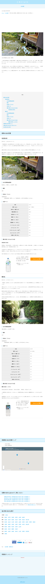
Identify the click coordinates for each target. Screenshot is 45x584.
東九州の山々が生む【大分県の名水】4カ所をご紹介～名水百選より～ (17, 498)
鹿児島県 (27, 531)
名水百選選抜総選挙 (10, 100)
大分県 (20, 531)
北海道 (6, 514)
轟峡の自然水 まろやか (13, 121)
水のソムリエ (22, 2)
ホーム (3, 13)
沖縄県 (5, 533)
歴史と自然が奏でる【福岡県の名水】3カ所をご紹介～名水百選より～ (17, 501)
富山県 (9, 521)
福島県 (23, 517)
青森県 (5, 517)
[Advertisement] (22, 23)
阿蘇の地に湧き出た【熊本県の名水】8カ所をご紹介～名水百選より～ (17, 496)
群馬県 (13, 519)
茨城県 (5, 519)
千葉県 (20, 519)
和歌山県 (27, 524)
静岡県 (30, 521)
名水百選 (6, 546)
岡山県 (13, 526)
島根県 (9, 526)
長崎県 (13, 531)
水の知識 (22, 6)
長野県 (23, 521)
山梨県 (20, 521)
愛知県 (34, 521)
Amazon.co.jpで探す (37, 259)
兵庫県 (20, 524)
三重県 (5, 524)
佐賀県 (9, 531)
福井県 (16, 521)
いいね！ (14, 541)
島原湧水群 (7, 99)
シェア (14, 542)
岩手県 (9, 517)
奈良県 (23, 524)
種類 (7, 102)
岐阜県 (27, 521)
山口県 (20, 526)
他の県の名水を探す (7, 127)
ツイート (20, 542)
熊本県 (16, 531)
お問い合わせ (22, 581)
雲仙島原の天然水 (11, 109)
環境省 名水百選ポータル (32, 504)
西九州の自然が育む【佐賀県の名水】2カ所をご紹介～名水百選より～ (17, 499)
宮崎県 (23, 531)
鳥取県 (5, 526)
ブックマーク (25, 542)
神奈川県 (27, 519)
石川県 (13, 521)
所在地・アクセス (10, 104)
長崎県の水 (11, 546)
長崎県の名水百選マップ (7, 123)
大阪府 (16, 524)
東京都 (23, 519)
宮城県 (13, 517)
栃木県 (9, 519)
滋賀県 (9, 524)
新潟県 (5, 521)
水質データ (9, 106)
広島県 (16, 526)
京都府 (13, 524)
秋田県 (16, 517)
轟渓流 (6, 111)
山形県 (20, 517)
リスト (19, 540)
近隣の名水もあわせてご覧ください (10, 125)
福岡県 (5, 531)
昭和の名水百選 (6, 97)
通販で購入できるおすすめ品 (12, 107)
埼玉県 (16, 519)
